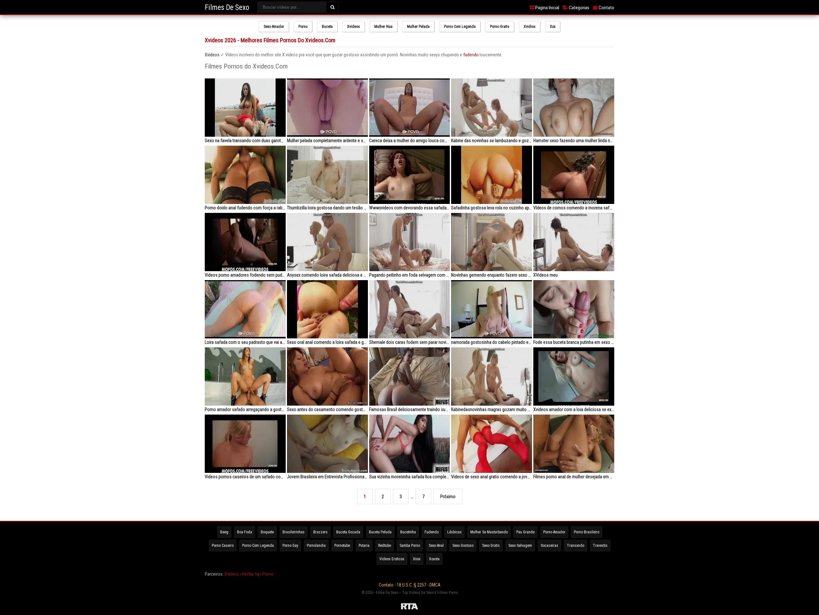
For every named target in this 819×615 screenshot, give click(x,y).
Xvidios (530, 26)
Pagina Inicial (546, 8)
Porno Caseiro (223, 545)
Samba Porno (410, 545)
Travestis (600, 545)
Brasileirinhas (293, 532)
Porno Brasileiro (586, 532)
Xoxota (434, 559)
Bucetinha (408, 532)
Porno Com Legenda (460, 26)
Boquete (267, 532)
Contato (606, 8)
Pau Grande (525, 532)
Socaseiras (549, 545)
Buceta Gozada (348, 532)
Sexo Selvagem (520, 545)
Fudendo (432, 532)
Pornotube (342, 545)
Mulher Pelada (418, 26)
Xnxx (416, 559)
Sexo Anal (436, 545)
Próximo (448, 496)
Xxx (552, 26)
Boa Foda (244, 532)
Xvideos (353, 26)
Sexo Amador (274, 26)
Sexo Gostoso (462, 545)
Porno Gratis (499, 26)
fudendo (471, 54)
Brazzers (320, 532)
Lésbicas (454, 532)
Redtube (384, 545)
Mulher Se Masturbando (489, 532)
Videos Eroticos (391, 559)
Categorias (578, 8)
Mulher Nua (383, 26)
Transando (575, 545)
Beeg (224, 532)
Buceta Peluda (380, 532)
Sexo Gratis (491, 545)
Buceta (327, 26)
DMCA (435, 584)
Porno (302, 26)
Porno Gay (290, 545)
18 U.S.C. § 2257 (411, 584)
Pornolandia (316, 545)
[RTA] (409, 607)
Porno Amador (554, 532)
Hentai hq (250, 574)
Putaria (364, 545)
